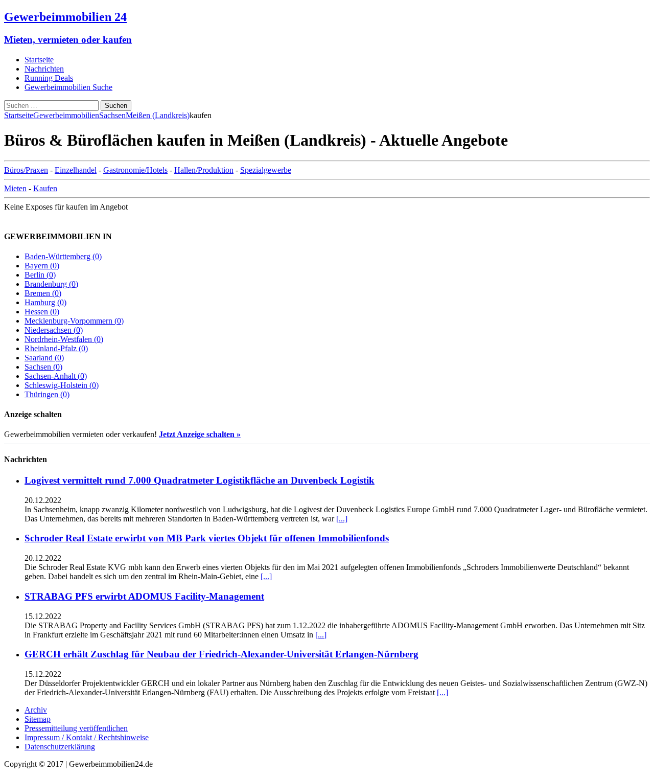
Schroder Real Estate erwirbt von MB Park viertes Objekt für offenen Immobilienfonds (207, 538)
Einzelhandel (76, 170)
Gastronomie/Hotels (135, 170)
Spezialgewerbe (265, 170)
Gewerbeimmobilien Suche (68, 87)
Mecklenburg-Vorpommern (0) (74, 320)
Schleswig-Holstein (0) (62, 385)
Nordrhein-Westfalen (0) (64, 339)
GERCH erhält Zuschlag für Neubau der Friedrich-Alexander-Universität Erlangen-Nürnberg (221, 654)
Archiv (36, 709)
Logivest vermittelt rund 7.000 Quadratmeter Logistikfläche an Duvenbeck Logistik (200, 480)
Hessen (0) (42, 311)
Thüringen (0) (47, 394)
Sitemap (38, 719)
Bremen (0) (43, 293)
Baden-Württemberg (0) (63, 256)
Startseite (39, 59)
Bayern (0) (42, 265)
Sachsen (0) (43, 366)
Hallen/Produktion (203, 170)
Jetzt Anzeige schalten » (200, 434)
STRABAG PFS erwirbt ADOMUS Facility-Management (144, 596)
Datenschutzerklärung (60, 746)
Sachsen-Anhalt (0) (56, 376)
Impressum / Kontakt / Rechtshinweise (87, 737)
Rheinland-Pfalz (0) (56, 348)
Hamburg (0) (45, 302)
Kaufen (45, 188)
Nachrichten (44, 68)
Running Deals (49, 78)
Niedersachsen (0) (54, 330)
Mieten (15, 188)
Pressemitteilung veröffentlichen (76, 728)
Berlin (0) (40, 274)
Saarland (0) (44, 357)
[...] (341, 518)
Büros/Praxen (26, 170)
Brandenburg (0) (51, 284)
